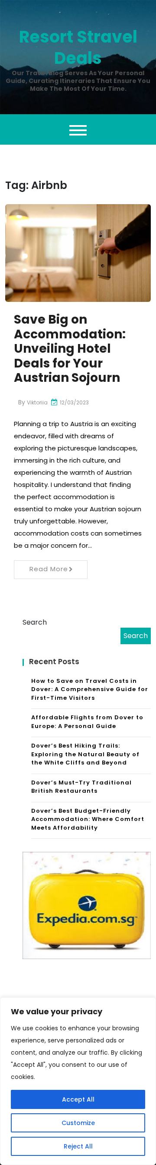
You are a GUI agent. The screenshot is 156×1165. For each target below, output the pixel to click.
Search (35, 622)
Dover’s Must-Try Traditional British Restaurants (81, 786)
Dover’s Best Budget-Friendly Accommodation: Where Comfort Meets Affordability (87, 819)
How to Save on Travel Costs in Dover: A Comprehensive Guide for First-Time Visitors (89, 689)
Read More (48, 568)
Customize (78, 1123)
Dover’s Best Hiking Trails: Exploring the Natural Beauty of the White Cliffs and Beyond (85, 754)
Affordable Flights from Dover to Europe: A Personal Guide (87, 721)
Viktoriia (37, 402)
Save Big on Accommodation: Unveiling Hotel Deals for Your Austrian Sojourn (70, 348)
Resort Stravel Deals (78, 47)
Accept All (78, 1099)
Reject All (78, 1146)
